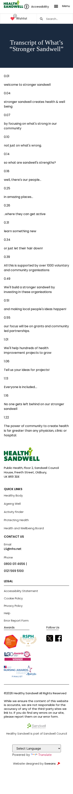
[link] (13, 4)
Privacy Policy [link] (13, 606)
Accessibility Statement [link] (21, 591)
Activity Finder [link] (14, 512)
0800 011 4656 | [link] (15, 564)
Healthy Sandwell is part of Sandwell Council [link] (36, 734)
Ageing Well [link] (12, 504)
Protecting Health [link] (16, 520)
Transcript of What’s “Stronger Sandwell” (36, 45)
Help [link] (7, 613)
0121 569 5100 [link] (14, 571)
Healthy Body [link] (13, 495)
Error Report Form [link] (16, 620)
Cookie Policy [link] (13, 598)
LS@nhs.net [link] (12, 549)
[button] (56, 6)
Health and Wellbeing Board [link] (24, 528)
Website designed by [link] (34, 763)
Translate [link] (45, 755)
